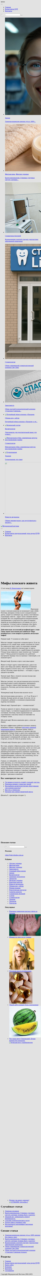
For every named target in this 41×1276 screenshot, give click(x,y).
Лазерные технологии (17, 877)
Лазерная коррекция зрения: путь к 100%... (20, 121)
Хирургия (12, 903)
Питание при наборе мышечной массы (19, 792)
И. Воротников (15, 588)
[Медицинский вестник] (10, 526)
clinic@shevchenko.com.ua (14, 855)
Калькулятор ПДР (11, 9)
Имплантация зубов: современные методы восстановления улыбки (20, 448)
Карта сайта (9, 1265)
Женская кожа (10, 174)
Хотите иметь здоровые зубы (15, 1222)
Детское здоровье (15, 863)
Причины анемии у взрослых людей (18, 784)
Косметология (10, 429)
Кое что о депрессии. (12, 790)
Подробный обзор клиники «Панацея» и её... (21, 422)
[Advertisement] (20, 558)
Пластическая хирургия (17, 890)
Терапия (8, 456)
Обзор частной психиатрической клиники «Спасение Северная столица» (20, 1251)
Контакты (8, 11)
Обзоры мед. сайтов (12, 418)
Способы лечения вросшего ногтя (17, 1220)
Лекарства (13, 878)
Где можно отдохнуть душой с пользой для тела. (22, 782)
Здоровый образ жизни (17, 871)
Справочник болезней (13, 236)
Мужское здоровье (15, 880)
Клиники (8, 1267)
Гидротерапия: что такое (13, 459)
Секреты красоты (15, 892)
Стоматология (10, 362)
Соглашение (9, 1270)
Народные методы (15, 882)
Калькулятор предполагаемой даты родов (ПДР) (22, 533)
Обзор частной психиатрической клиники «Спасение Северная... (20, 410)
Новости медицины (12, 517)
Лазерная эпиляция (12, 1211)
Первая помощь (14, 888)
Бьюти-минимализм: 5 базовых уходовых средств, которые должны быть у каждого (20, 1214)
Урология (12, 901)
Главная (8, 7)
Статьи (11, 895)
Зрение (7, 118)
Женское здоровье (22, 174)
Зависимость (9, 405)
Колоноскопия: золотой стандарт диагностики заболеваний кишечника (21, 240)
